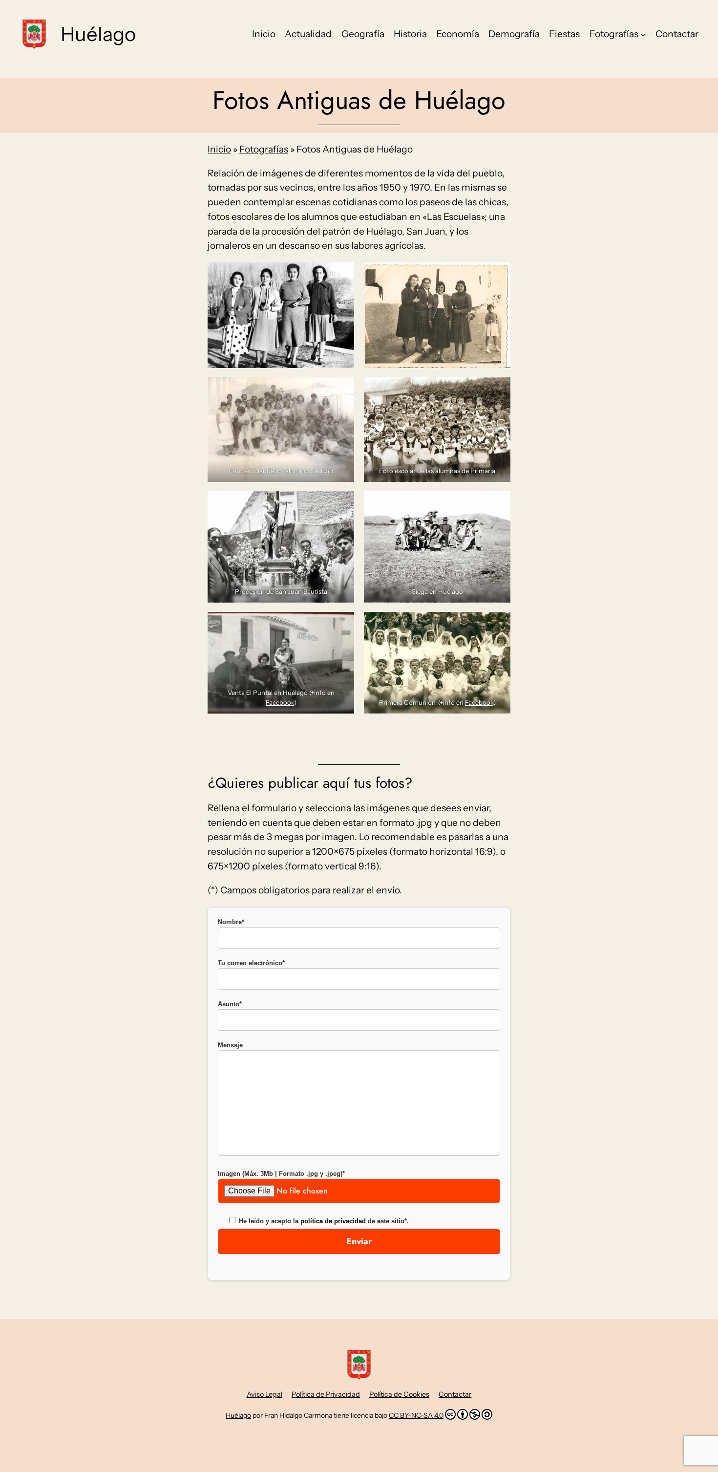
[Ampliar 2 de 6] (498, 275)
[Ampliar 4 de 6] (498, 390)
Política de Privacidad (326, 1394)
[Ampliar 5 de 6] (341, 504)
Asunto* (230, 1004)
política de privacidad (333, 1221)
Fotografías (263, 149)
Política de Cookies (399, 1394)
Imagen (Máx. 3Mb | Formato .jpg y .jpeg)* (281, 1173)
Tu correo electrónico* (251, 963)
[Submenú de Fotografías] (643, 34)
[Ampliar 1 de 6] (341, 275)
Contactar (455, 1394)
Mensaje (230, 1045)
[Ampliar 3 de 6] (341, 390)
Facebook (280, 702)
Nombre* (231, 922)
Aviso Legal (264, 1394)
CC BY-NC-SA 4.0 (416, 1415)
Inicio (219, 149)
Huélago (98, 34)
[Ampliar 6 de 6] (498, 504)
